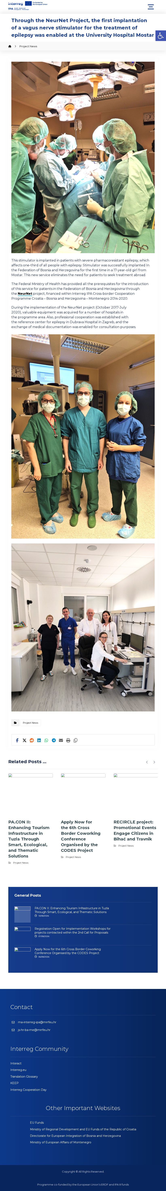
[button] (160, 35)
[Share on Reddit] (31, 739)
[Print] (68, 739)
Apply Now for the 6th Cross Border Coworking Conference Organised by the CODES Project (68, 951)
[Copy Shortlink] (75, 739)
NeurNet (25, 294)
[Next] (154, 762)
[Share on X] (24, 739)
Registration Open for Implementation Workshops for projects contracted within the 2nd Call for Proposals (73, 931)
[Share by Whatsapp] (46, 739)
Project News (30, 722)
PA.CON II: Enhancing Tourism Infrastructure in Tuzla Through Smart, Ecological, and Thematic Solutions (72, 910)
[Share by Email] (61, 739)
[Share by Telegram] (53, 739)
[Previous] (147, 762)
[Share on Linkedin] (39, 739)
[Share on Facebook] (17, 739)
